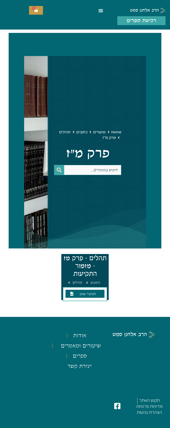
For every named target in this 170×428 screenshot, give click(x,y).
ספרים (80, 355)
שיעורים (99, 132)
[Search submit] (59, 170)
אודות (79, 335)
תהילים (65, 132)
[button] (100, 10)
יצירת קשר (80, 366)
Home (116, 132)
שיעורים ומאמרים (81, 345)
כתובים (81, 132)
